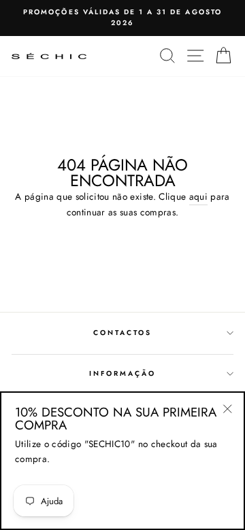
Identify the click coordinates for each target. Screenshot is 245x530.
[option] (122, 18)
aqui (198, 196)
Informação (123, 373)
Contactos (122, 333)
